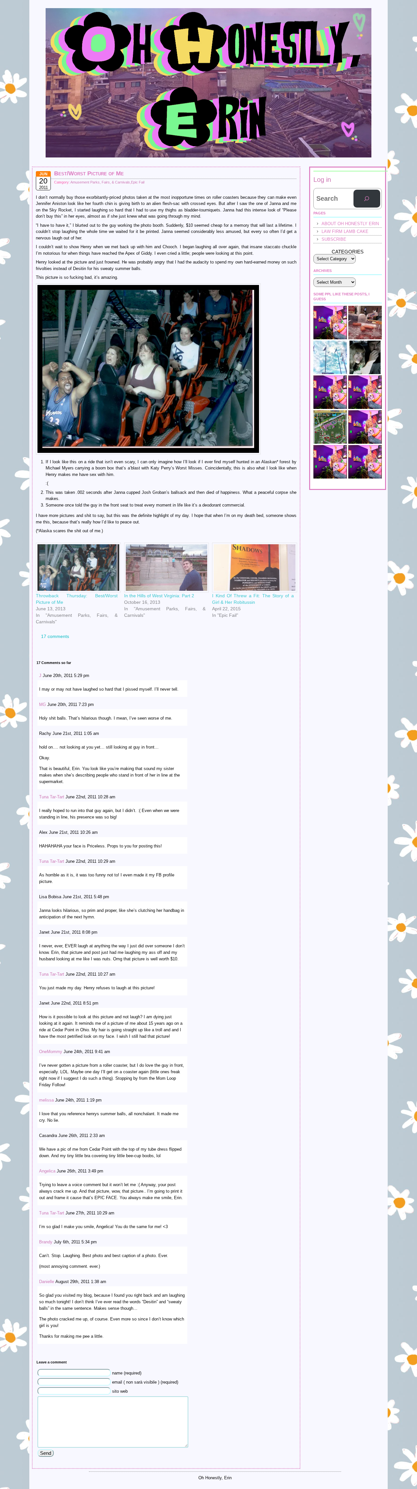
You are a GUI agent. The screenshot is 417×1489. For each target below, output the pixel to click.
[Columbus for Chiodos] (365, 357)
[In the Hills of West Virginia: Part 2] (165, 567)
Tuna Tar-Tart (51, 796)
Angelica (47, 1171)
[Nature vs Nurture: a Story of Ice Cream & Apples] (330, 462)
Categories (348, 251)
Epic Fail (137, 182)
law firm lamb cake (345, 231)
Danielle (46, 1281)
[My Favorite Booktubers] (365, 427)
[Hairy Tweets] (365, 392)
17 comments (55, 636)
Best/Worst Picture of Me (89, 173)
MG (42, 704)
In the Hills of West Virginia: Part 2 (159, 595)
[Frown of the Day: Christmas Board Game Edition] (330, 322)
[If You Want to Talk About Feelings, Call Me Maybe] (365, 462)
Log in (322, 179)
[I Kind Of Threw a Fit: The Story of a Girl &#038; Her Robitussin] (253, 567)
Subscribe (334, 239)
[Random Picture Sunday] (365, 322)
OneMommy (50, 1051)
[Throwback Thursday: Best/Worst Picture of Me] (77, 567)
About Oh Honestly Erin (350, 223)
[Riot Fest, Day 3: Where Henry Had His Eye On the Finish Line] (330, 427)
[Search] (366, 199)
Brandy (45, 1241)
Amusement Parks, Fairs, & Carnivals (100, 182)
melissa (46, 1100)
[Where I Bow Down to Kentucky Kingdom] (330, 357)
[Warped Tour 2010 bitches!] (330, 392)
